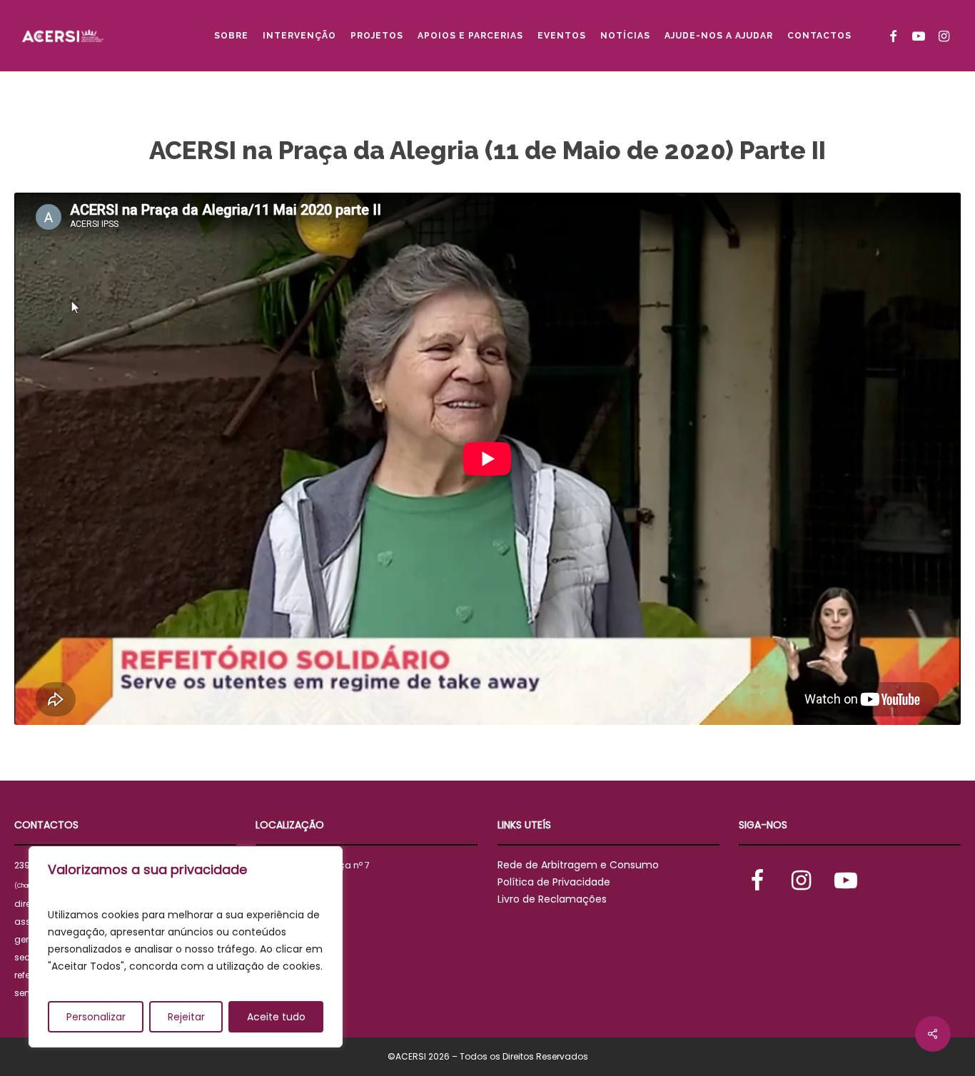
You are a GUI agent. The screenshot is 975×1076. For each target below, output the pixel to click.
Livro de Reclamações (552, 899)
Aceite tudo (276, 1017)
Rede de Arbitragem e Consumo (578, 865)
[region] (186, 946)
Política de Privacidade (553, 882)
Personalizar (96, 1017)
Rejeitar (186, 1017)
